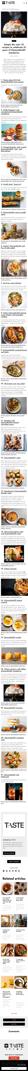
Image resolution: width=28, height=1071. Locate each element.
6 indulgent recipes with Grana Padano (20, 993)
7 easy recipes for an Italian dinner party (20, 899)
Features (13, 8)
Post (8, 8)
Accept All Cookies (14, 1068)
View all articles (9, 853)
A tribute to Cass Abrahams (20, 930)
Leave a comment (14, 861)
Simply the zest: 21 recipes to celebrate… (11, 9)
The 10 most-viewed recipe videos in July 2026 (6, 961)
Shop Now (14, 1058)
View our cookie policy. (21, 1064)
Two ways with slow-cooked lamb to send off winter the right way (7, 900)
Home (4, 8)
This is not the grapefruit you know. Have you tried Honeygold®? (7, 994)
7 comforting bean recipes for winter (20, 961)
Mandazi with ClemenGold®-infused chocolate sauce (10, 422)
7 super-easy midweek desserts (6, 931)
